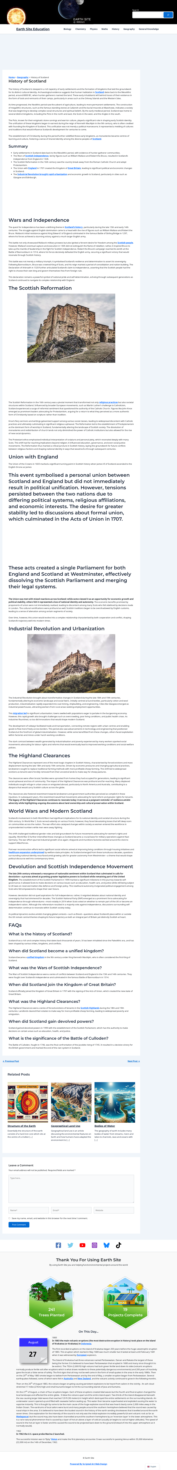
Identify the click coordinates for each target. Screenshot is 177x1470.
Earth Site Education (33, 29)
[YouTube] (82, 1245)
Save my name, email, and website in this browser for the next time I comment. (50, 1218)
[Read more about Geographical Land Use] (71, 1102)
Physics (93, 29)
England (32, 168)
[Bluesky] (107, 1245)
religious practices (108, 402)
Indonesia (86, 1343)
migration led (20, 713)
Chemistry (80, 29)
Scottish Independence (37, 155)
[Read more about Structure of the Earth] (28, 1102)
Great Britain (74, 168)
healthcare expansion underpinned (26, 852)
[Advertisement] (71, 54)
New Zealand (84, 1378)
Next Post (134, 1061)
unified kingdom (35, 957)
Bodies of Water (105, 1126)
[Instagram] (95, 1245)
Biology (67, 29)
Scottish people (125, 242)
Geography (129, 29)
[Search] (168, 15)
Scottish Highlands (90, 1008)
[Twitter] (70, 1245)
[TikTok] (119, 1245)
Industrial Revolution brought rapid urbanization (42, 174)
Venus (54, 1439)
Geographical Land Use (65, 1126)
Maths (105, 29)
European (82, 1355)
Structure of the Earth (22, 1126)
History (115, 29)
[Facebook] (58, 1245)
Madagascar (22, 1416)
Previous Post (11, 1061)
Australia (68, 1378)
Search (135, 10)
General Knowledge (149, 29)
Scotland (99, 92)
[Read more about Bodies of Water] (115, 1102)
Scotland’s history (74, 227)
